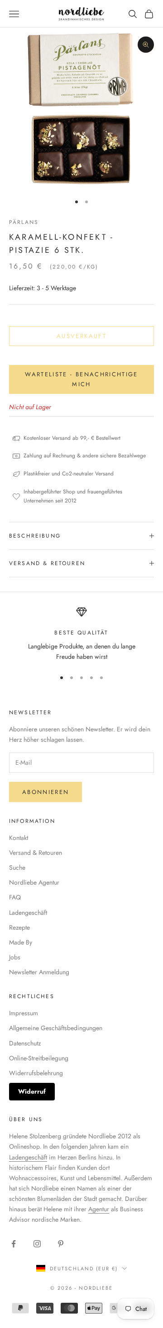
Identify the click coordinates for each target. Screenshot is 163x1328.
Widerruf (32, 1091)
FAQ (15, 897)
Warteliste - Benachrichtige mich (81, 379)
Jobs (14, 957)
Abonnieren (45, 792)
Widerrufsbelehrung (36, 1072)
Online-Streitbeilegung (38, 1058)
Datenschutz (25, 1043)
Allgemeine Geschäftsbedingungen (55, 1027)
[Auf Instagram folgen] (37, 1243)
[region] (81, 634)
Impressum (23, 1013)
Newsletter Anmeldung (39, 972)
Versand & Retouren (35, 852)
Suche (17, 867)
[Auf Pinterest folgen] (60, 1243)
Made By (20, 942)
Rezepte (19, 927)
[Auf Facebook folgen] (13, 1243)
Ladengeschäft (28, 912)
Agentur (98, 1209)
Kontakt (18, 837)
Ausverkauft (81, 336)
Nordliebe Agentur (34, 882)
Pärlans (23, 222)
